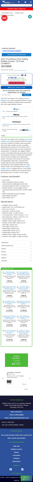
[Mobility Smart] (8, 2)
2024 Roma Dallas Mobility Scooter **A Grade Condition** (9, 277)
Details (3, 135)
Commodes (16, 455)
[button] (3, 378)
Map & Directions (16, 412)
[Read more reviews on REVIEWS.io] (16, 364)
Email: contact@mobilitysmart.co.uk (16, 418)
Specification (5, 242)
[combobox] (16, 5)
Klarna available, (6, 116)
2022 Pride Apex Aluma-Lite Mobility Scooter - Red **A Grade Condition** (9, 292)
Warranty (4, 257)
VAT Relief (4, 260)
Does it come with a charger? (12, 51)
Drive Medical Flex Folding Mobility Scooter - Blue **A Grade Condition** (23, 277)
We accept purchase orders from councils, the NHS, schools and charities (16, 436)
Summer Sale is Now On (16, 9)
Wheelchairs (16, 461)
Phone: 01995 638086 (16, 415)
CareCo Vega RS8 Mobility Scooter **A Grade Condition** (23, 321)
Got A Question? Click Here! (16, 54)
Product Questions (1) (7, 245)
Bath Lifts (16, 446)
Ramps (16, 452)
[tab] (16, 135)
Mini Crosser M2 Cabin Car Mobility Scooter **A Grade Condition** (9, 321)
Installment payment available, (9, 124)
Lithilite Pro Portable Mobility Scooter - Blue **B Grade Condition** (23, 336)
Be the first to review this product (20, 70)
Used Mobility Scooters (7, 12)
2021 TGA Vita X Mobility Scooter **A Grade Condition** (9, 336)
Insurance (4, 254)
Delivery (4, 251)
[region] (16, 378)
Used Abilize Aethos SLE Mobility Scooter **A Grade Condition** (23, 306)
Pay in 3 (4, 111)
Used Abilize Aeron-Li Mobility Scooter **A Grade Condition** (9, 306)
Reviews (4, 248)
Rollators (16, 458)
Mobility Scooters (19, 12)
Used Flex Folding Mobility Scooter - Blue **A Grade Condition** (23, 292)
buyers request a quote (16, 88)
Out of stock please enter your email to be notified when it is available (16, 91)
